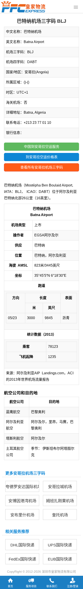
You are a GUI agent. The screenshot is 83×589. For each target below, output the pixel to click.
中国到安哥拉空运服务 (41, 147)
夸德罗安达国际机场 (22, 487)
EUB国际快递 (60, 559)
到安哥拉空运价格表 (42, 157)
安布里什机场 (22, 515)
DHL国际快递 (22, 545)
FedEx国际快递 (22, 559)
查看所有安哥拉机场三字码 (41, 167)
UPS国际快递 (60, 545)
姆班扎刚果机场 (60, 501)
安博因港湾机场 (22, 501)
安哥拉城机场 (60, 487)
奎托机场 (60, 515)
